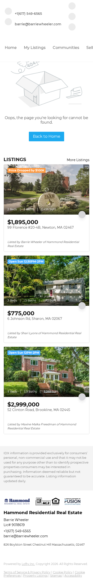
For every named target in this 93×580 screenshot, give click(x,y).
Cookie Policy (62, 572)
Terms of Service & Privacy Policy (27, 572)
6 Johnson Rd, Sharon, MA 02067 (34, 318)
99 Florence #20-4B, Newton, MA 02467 (40, 227)
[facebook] (72, 6)
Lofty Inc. (28, 564)
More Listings (78, 160)
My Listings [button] (35, 47)
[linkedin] (72, 17)
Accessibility (73, 575)
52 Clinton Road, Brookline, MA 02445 (38, 410)
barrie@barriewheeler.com (26, 536)
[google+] (72, 27)
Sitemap (56, 575)
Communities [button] (66, 47)
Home (11, 47)
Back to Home (46, 136)
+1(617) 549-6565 (17, 531)
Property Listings (35, 575)
